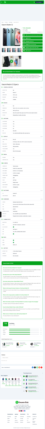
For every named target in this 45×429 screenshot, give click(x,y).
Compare (39, 32)
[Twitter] (21, 411)
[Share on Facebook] (33, 367)
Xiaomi (11, 339)
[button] (1, 2)
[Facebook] (25, 411)
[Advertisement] (22, 12)
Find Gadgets (39, 2)
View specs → (4, 346)
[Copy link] (41, 367)
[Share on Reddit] (39, 367)
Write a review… (6, 357)
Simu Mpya (28, 32)
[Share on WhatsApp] (37, 367)
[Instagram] (23, 411)
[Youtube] (19, 411)
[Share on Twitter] (35, 367)
